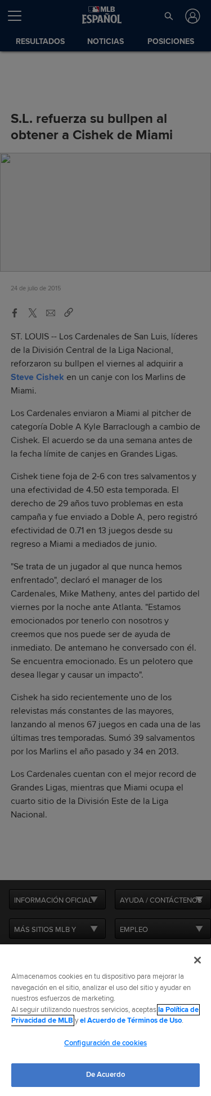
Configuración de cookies (105, 1043)
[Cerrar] (197, 960)
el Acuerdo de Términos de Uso (131, 1020)
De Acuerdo (105, 1074)
